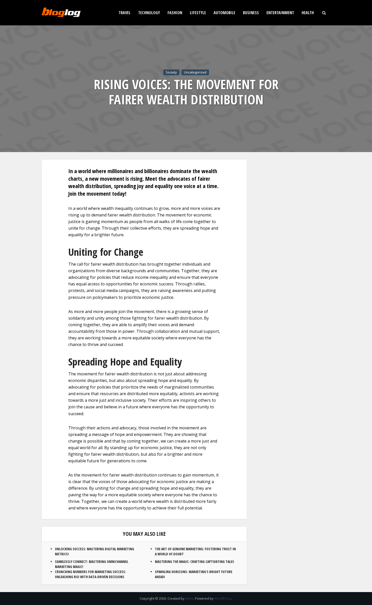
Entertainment (280, 12)
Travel (125, 12)
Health (308, 12)
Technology (149, 12)
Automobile (224, 12)
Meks (189, 598)
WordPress (223, 598)
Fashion (175, 12)
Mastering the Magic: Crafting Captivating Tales (194, 561)
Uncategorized (195, 72)
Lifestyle (198, 12)
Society (171, 72)
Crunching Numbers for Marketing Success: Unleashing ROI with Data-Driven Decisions (90, 574)
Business (251, 12)
